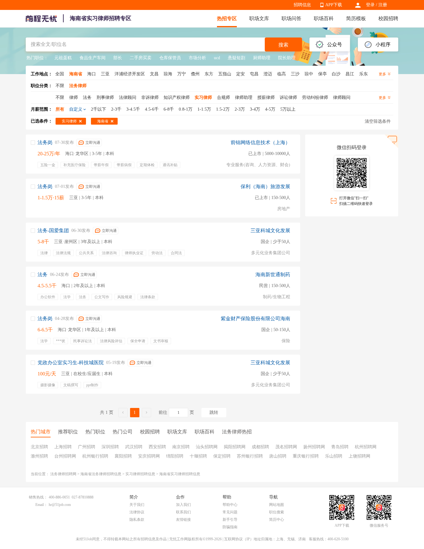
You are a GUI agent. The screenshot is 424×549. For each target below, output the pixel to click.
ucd (217, 57)
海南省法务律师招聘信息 (100, 474)
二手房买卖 (140, 57)
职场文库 (259, 18)
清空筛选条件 (378, 121)
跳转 (214, 412)
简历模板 (356, 18)
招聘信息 (302, 4)
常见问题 (230, 512)
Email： (41, 505)
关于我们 (136, 505)
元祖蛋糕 (63, 57)
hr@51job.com (60, 505)
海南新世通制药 (272, 274)
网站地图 (276, 505)
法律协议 (136, 512)
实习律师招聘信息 (140, 474)
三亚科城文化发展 (270, 230)
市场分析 (197, 57)
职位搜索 (276, 512)
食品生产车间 (92, 57)
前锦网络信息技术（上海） (260, 142)
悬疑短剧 (236, 57)
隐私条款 (136, 519)
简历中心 (276, 519)
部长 (117, 57)
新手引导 (230, 519)
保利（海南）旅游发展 (265, 186)
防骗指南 (230, 527)
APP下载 (333, 4)
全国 (59, 74)
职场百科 (324, 18)
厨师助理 (261, 57)
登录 (370, 4)
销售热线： (38, 497)
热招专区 (227, 18)
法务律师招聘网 (63, 474)
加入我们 (183, 505)
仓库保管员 (170, 57)
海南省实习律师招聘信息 (179, 474)
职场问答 (291, 18)
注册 (382, 4)
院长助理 (286, 57)
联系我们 (183, 512)
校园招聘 (388, 18)
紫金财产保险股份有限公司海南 (255, 318)
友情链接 (183, 519)
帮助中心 (230, 505)
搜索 (283, 44)
